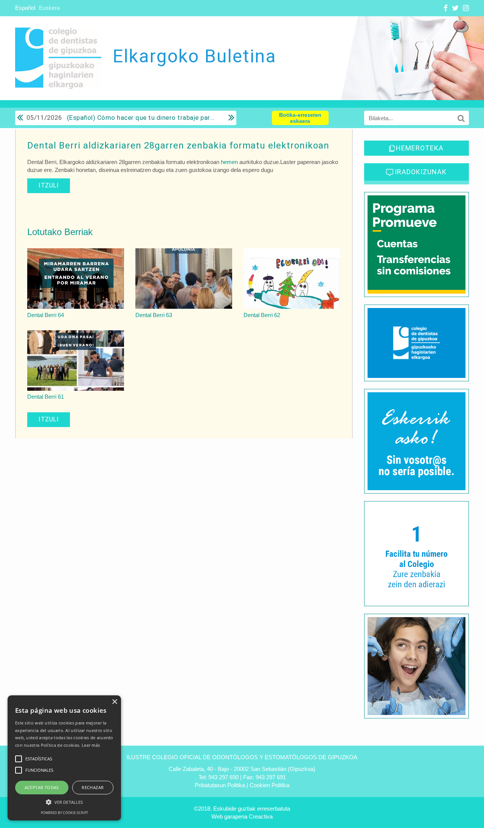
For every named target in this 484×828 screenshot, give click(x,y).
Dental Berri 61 (45, 396)
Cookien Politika (269, 785)
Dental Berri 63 (153, 315)
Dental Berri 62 (262, 315)
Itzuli (49, 185)
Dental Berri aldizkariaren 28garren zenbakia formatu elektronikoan (178, 145)
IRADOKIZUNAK (421, 172)
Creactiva (261, 816)
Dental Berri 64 (45, 315)
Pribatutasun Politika (220, 785)
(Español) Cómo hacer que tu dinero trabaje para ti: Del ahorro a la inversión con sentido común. (121, 117)
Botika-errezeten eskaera (300, 118)
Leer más (91, 745)
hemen (229, 162)
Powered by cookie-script (64, 812)
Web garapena (229, 816)
